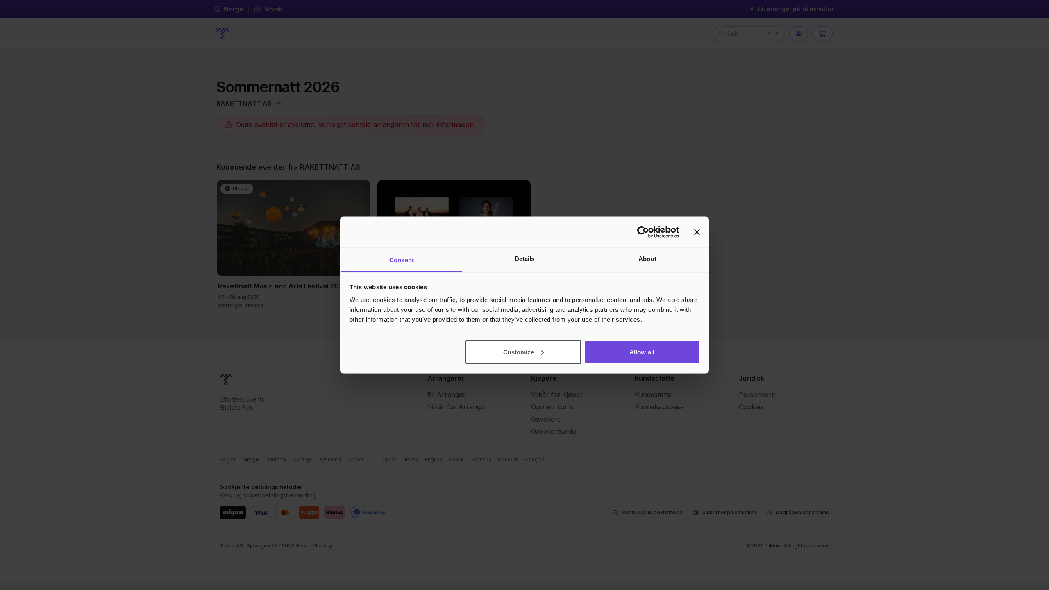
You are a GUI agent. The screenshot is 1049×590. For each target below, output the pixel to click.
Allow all (641, 351)
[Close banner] (697, 232)
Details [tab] (525, 258)
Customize (518, 351)
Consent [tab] (401, 259)
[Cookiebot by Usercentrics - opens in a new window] (643, 232)
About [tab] (647, 258)
